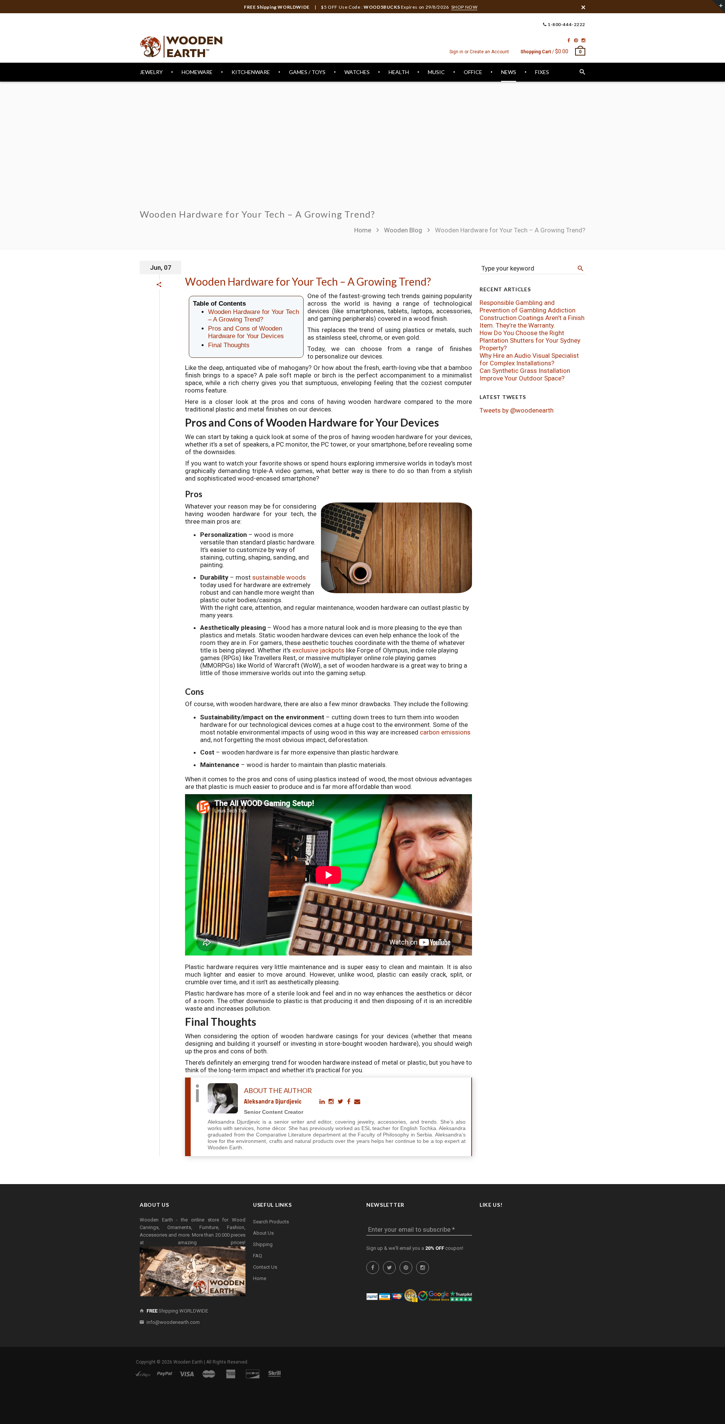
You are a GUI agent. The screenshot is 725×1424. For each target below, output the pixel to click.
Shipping (263, 1244)
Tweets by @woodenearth (517, 410)
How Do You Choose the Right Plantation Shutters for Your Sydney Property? (530, 340)
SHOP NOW (464, 7)
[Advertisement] (362, 150)
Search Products (271, 1222)
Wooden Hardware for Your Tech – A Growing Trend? (308, 281)
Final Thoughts (229, 345)
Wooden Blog (403, 230)
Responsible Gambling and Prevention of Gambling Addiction (527, 306)
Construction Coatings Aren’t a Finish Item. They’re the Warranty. (532, 321)
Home (363, 230)
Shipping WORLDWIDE (177, 1311)
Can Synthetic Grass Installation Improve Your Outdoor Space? (525, 374)
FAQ (257, 1256)
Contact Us (265, 1267)
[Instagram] (583, 40)
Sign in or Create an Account (479, 51)
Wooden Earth (188, 1362)
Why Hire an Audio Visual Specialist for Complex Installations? (529, 359)
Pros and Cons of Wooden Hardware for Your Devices (246, 332)
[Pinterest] (576, 40)
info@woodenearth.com (173, 1322)
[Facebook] (569, 40)
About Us (263, 1233)
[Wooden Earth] (181, 47)
